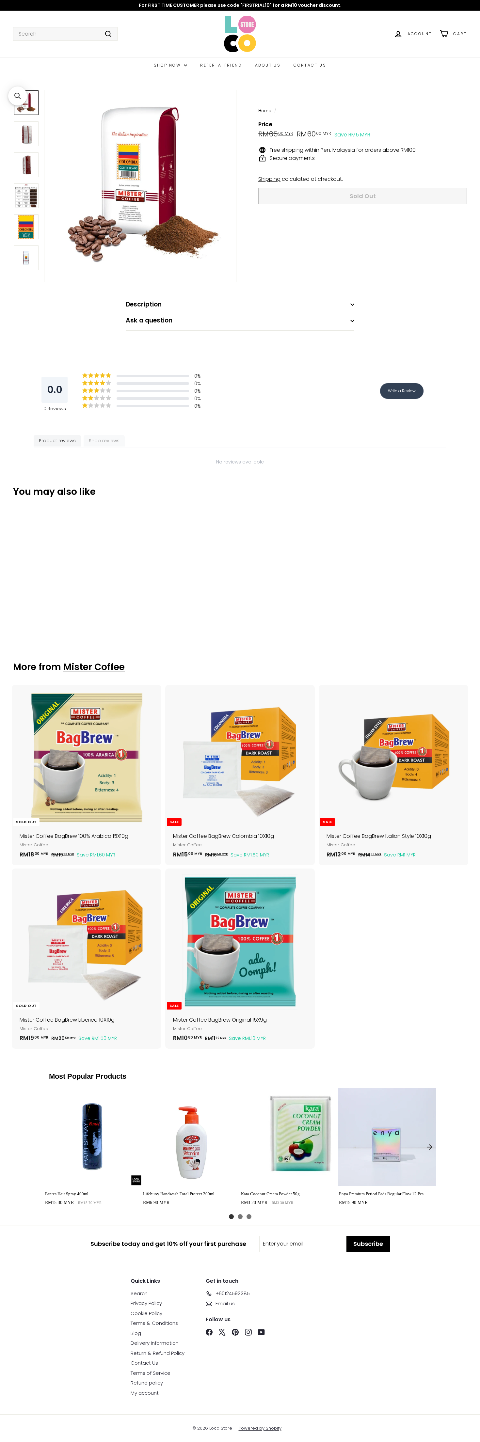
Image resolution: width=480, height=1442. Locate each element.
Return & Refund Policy (157, 1353)
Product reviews (57, 440)
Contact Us (310, 65)
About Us (267, 65)
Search (139, 1293)
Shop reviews (104, 440)
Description (144, 304)
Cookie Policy (146, 1313)
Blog (136, 1333)
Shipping (269, 179)
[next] (429, 1146)
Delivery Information (155, 1343)
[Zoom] (140, 186)
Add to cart (92, 1179)
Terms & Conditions (154, 1323)
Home (264, 111)
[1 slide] (231, 1216)
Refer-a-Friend (221, 65)
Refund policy (147, 1382)
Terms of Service (150, 1373)
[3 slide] (249, 1216)
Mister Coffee (94, 667)
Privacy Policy (146, 1303)
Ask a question (149, 320)
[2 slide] (240, 1216)
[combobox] (65, 34)
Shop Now (168, 65)
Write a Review (402, 391)
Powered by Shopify (260, 1428)
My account (145, 1392)
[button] (17, 95)
